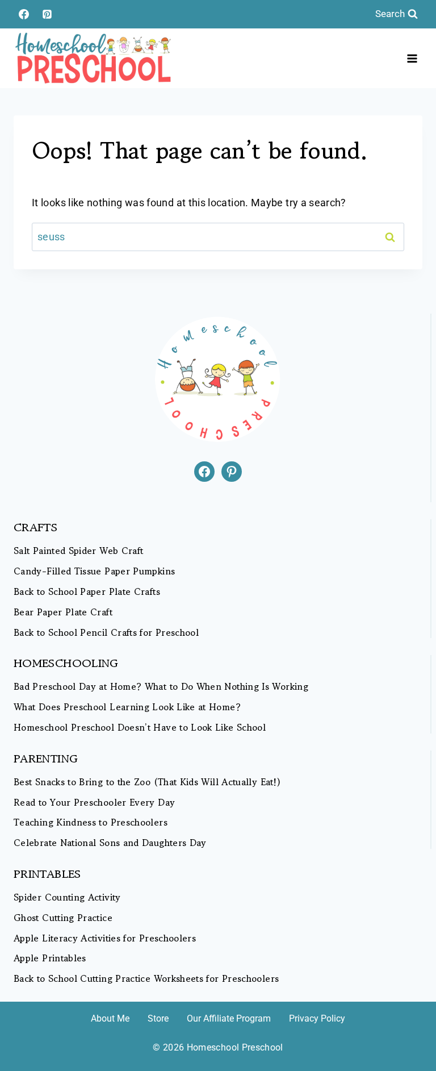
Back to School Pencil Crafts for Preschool (106, 633)
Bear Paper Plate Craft (63, 612)
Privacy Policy (317, 1018)
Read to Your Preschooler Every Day (94, 803)
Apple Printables (50, 958)
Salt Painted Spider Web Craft (78, 551)
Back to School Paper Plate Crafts (87, 592)
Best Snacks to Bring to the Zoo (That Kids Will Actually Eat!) (147, 782)
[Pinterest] (47, 14)
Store (158, 1018)
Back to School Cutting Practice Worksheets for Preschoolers (146, 979)
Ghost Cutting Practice (63, 918)
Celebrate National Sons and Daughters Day (110, 843)
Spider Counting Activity (67, 897)
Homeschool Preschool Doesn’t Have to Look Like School (140, 728)
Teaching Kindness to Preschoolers (90, 822)
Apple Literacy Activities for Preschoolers (105, 938)
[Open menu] (411, 58)
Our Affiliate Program (229, 1018)
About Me (110, 1018)
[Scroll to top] (409, 1026)
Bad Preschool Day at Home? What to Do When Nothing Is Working (161, 687)
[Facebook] (24, 14)
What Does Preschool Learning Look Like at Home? (127, 707)
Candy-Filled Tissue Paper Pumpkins (94, 571)
